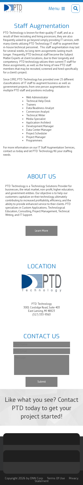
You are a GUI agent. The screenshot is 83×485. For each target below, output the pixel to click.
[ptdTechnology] (13, 8)
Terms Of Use (56, 478)
